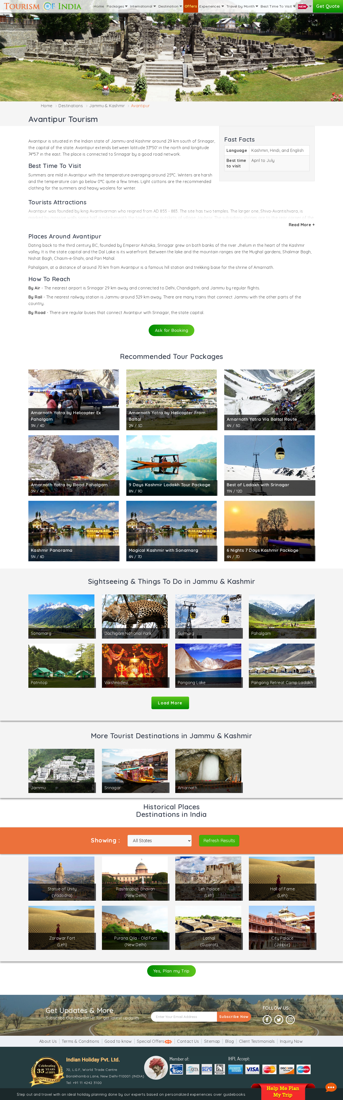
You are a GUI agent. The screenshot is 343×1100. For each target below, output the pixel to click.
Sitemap (212, 1041)
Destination (169, 6)
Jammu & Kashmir (107, 105)
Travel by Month (241, 6)
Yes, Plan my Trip (171, 970)
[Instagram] (290, 1020)
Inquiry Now (291, 1041)
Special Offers (150, 1041)
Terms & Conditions (80, 1041)
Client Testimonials (257, 1041)
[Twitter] (278, 1020)
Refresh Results (219, 840)
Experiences (210, 6)
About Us (48, 1041)
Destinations (71, 105)
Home (99, 6)
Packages (116, 6)
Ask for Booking (171, 330)
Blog (229, 1041)
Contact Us (188, 1041)
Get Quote (328, 6)
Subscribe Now (234, 1016)
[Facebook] (267, 1020)
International (141, 6)
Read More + (302, 224)
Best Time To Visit (277, 6)
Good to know (118, 1041)
